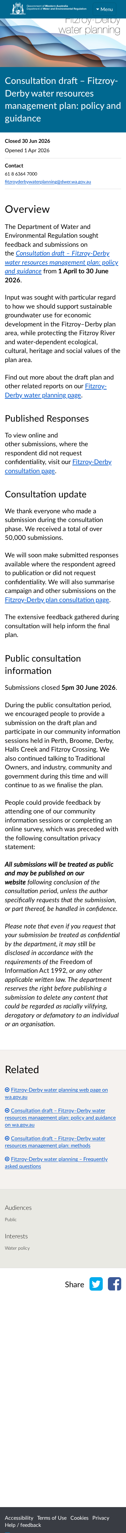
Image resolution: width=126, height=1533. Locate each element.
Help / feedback (23, 1525)
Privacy (100, 1518)
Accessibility (19, 1518)
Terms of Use (52, 1518)
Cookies (79, 1518)
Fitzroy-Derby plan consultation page (57, 599)
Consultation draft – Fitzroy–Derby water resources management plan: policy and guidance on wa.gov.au (60, 1117)
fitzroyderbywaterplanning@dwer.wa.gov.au (48, 181)
